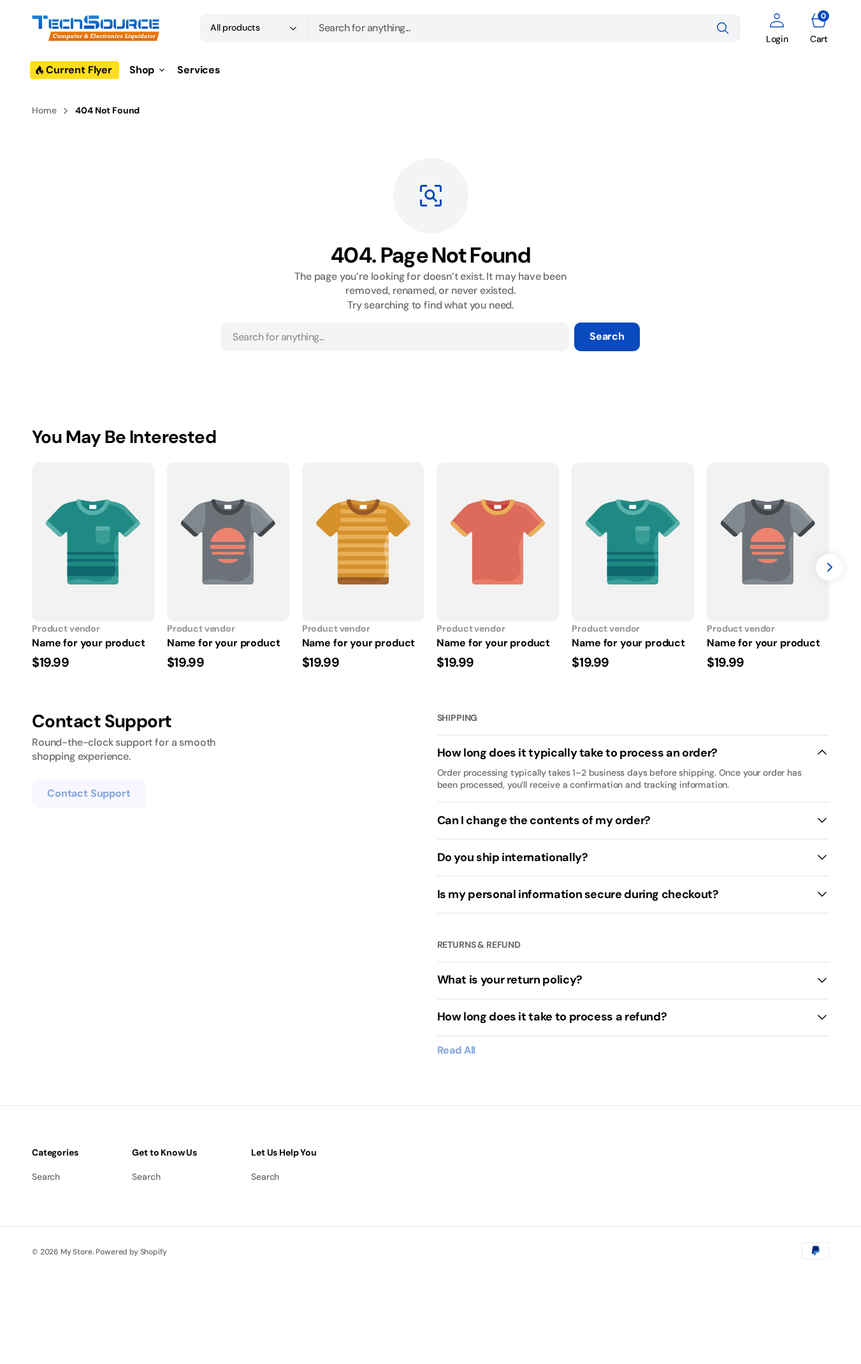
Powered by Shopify (131, 1252)
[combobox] (524, 28)
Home (44, 110)
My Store (76, 1252)
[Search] (722, 28)
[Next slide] (829, 567)
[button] (777, 28)
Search (607, 336)
